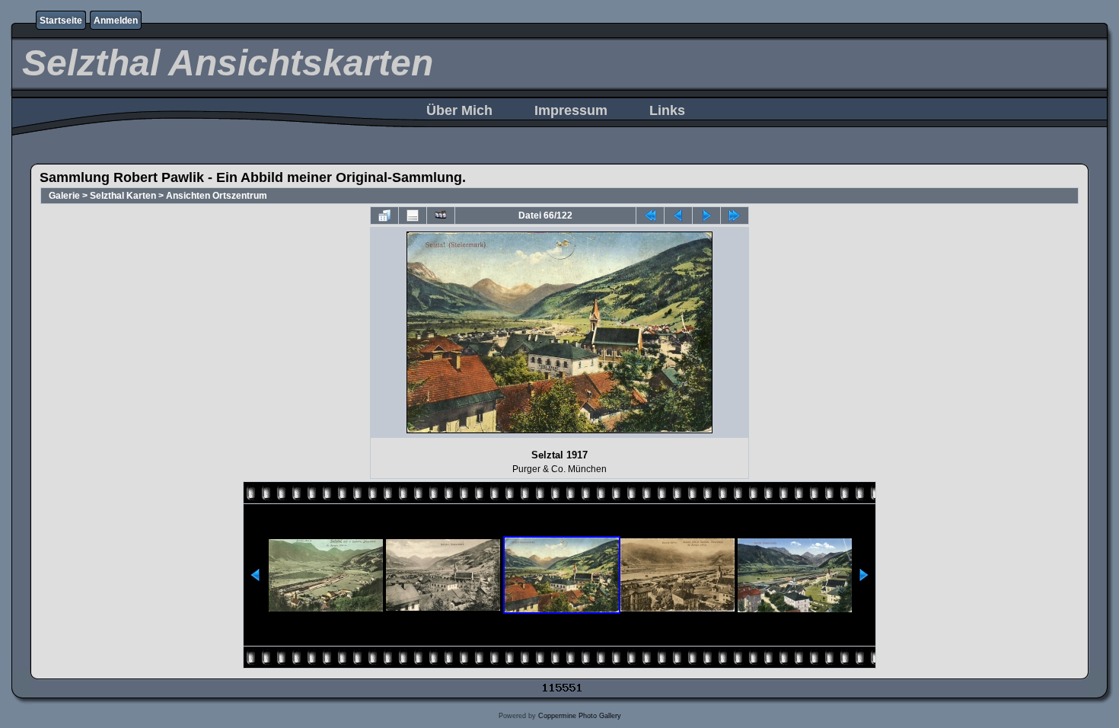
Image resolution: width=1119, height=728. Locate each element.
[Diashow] (440, 215)
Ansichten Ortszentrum (216, 195)
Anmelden (116, 20)
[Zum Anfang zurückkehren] (650, 215)
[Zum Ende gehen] (734, 215)
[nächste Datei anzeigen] (706, 215)
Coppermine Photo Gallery (579, 716)
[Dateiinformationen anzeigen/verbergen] (412, 215)
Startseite (61, 20)
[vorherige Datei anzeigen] (678, 215)
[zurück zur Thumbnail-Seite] (384, 215)
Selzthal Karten (123, 195)
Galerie (64, 195)
